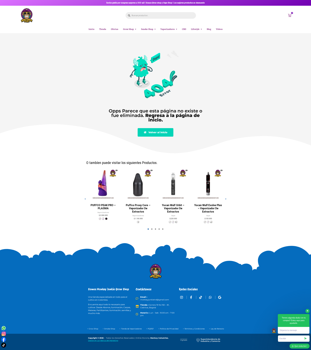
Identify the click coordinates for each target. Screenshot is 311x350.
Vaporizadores (167, 29)
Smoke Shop (147, 29)
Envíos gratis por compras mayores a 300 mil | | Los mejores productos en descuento (155, 3)
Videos (219, 29)
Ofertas (114, 29)
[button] (85, 199)
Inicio (91, 29)
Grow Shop (128, 29)
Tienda (102, 29)
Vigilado (183, 340)
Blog (209, 29)
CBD (184, 29)
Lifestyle (195, 29)
